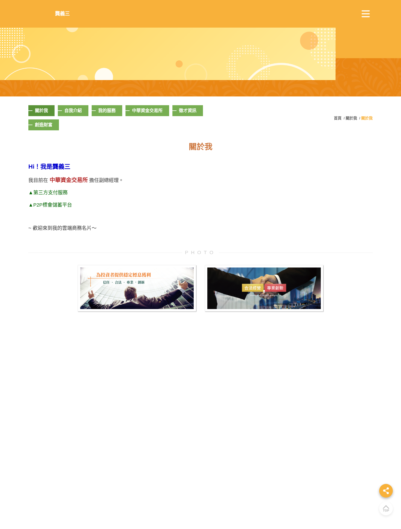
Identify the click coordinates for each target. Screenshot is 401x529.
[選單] (366, 14)
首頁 (338, 118)
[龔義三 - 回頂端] (386, 508)
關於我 (351, 118)
